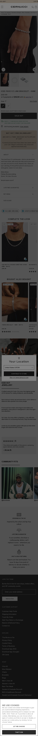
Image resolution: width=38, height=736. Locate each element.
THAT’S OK (19, 732)
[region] (19, 717)
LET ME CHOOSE (19, 726)
